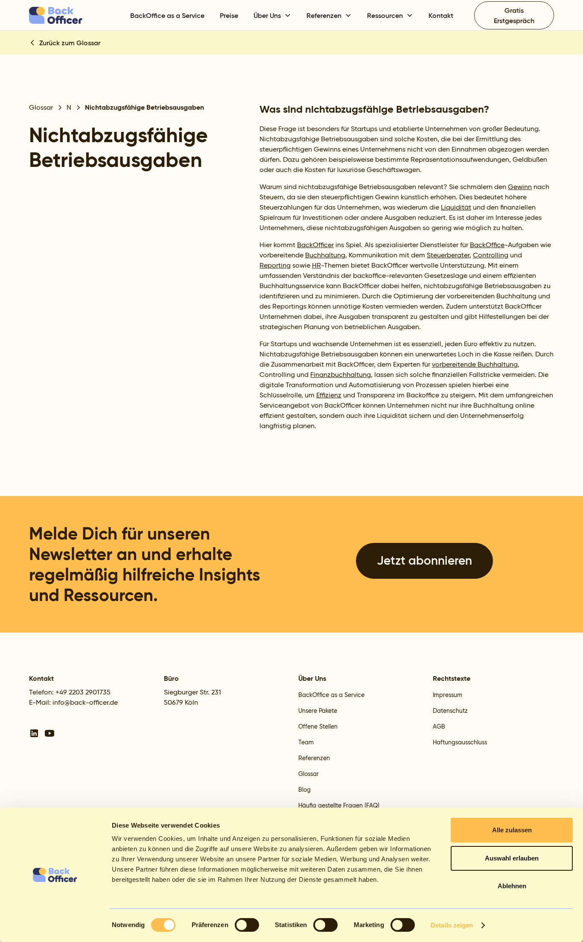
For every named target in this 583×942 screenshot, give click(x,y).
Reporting (275, 265)
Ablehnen (512, 886)
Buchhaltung (325, 255)
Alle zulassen (512, 830)
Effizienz (328, 395)
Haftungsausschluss (460, 742)
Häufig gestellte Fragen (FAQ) (338, 805)
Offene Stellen (318, 726)
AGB (439, 726)
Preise (229, 15)
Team (306, 742)
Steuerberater (448, 255)
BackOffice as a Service (167, 15)
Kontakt (441, 15)
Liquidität (456, 207)
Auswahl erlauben (512, 858)
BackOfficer (315, 245)
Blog (304, 789)
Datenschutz (450, 711)
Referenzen (314, 758)
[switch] (247, 925)
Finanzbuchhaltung (340, 374)
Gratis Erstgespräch (514, 15)
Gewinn (520, 187)
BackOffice (487, 245)
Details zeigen (452, 925)
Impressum (447, 695)
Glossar (308, 774)
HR (316, 265)
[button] (272, 15)
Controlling (490, 255)
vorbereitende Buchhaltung (475, 364)
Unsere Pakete (317, 711)
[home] (72, 15)
